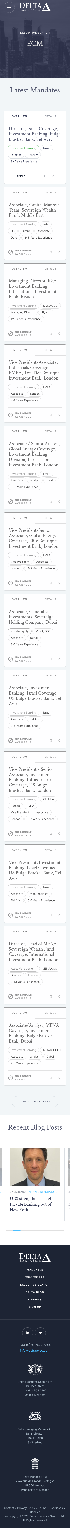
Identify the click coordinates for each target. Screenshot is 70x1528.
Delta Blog (35, 1292)
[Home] (35, 7)
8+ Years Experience (24, 161)
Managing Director (22, 312)
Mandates (35, 1270)
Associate (44, 230)
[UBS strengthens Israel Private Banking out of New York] (35, 1167)
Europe (26, 230)
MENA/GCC (50, 305)
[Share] (53, 176)
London (35, 393)
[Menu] (9, 7)
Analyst (34, 480)
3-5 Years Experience (38, 237)
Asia (45, 224)
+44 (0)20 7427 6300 (35, 1345)
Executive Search (35, 1284)
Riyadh (45, 312)
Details (51, 116)
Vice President (20, 561)
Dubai (34, 637)
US (13, 230)
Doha (14, 237)
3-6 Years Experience (24, 644)
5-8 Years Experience (41, 568)
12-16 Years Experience (26, 318)
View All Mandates (35, 1101)
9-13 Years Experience (25, 981)
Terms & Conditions (50, 1508)
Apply (21, 176)
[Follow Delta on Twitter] (40, 1332)
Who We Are (35, 1277)
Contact (9, 1508)
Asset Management (23, 968)
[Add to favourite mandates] (45, 176)
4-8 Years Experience (24, 400)
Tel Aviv (33, 154)
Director (16, 154)
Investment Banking (23, 148)
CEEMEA (48, 799)
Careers (35, 1299)
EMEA (46, 387)
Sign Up (35, 1306)
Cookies (35, 1512)
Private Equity (20, 631)
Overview (19, 116)
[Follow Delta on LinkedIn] (27, 1332)
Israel (46, 148)
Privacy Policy (26, 1508)
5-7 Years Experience (41, 819)
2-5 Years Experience (24, 1063)
